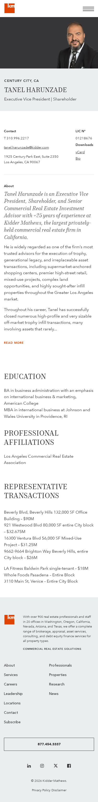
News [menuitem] (54, 694)
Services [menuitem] (11, 675)
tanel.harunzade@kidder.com (26, 147)
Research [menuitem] (57, 684)
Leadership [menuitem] (13, 694)
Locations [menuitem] (12, 703)
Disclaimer (58, 790)
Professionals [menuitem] (60, 665)
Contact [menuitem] (11, 713)
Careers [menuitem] (10, 684)
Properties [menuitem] (58, 675)
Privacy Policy (41, 790)
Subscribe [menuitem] (12, 722)
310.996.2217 (18, 138)
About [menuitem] (9, 665)
